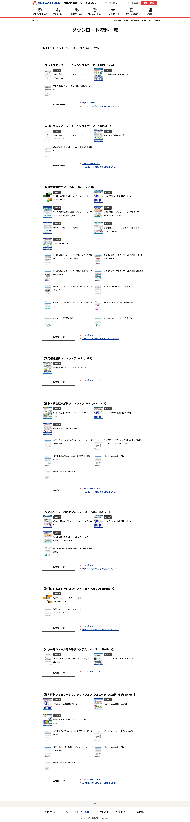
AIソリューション (95, 13)
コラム (65, 811)
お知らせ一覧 (50, 811)
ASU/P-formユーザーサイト (141, 20)
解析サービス (58, 13)
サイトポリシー (121, 811)
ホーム (31, 20)
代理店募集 (104, 811)
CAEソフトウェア (40, 13)
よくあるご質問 (112, 3)
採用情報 (157, 20)
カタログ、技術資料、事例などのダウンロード (100, 106)
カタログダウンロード (91, 102)
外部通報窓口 (140, 811)
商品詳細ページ (58, 104)
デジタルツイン (113, 13)
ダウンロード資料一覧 (83, 811)
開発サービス (76, 13)
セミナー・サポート (122, 20)
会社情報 (150, 13)
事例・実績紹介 (132, 13)
